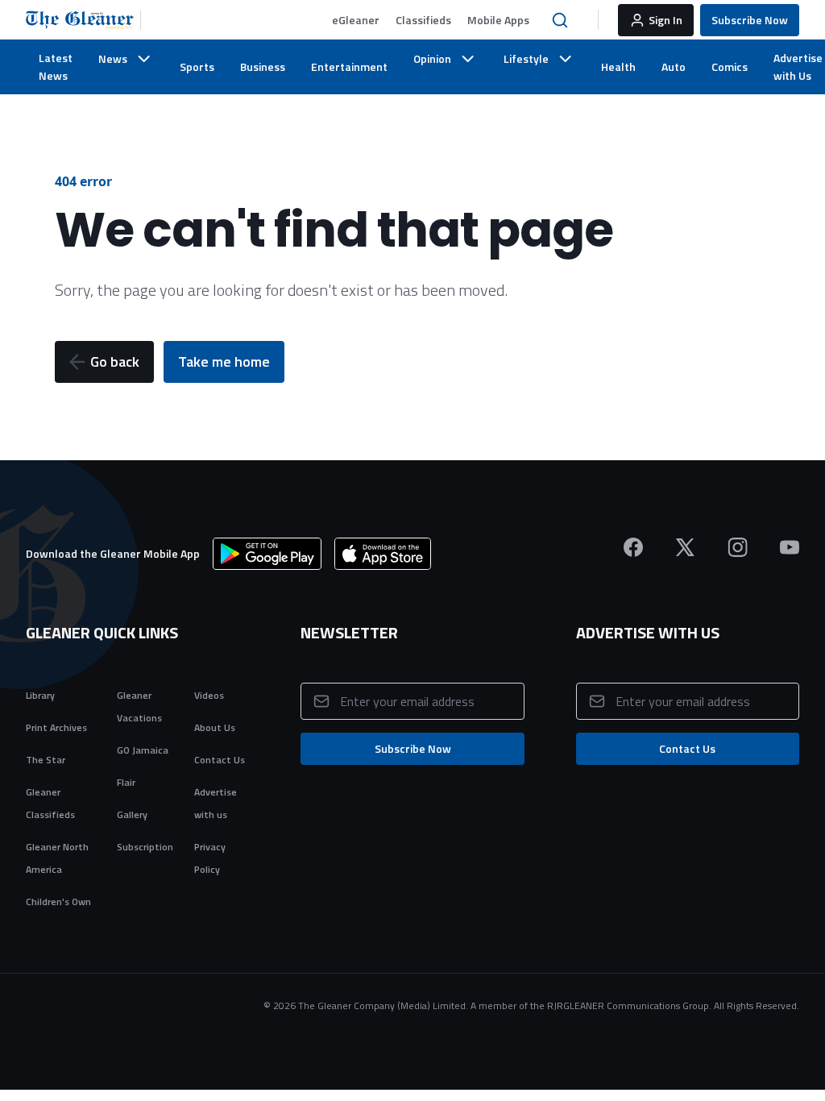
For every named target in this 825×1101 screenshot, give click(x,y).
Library (40, 695)
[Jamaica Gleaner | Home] (83, 20)
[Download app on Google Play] (267, 554)
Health (618, 66)
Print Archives (56, 727)
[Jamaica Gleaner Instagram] (738, 547)
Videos (209, 695)
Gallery (132, 814)
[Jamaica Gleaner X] (685, 547)
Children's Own (58, 901)
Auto (673, 66)
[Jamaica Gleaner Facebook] (633, 547)
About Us (214, 727)
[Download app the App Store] (382, 554)
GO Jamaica (142, 750)
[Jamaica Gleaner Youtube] (789, 547)
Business (262, 66)
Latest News (56, 66)
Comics (729, 66)
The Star (45, 759)
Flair (126, 782)
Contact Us (219, 759)
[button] (355, 20)
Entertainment (349, 66)
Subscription (145, 846)
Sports (197, 66)
